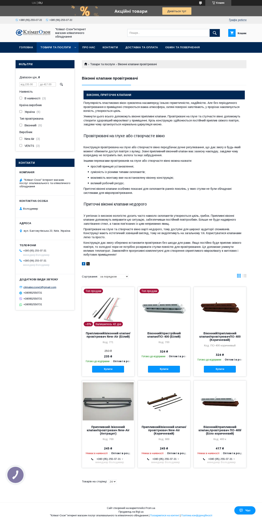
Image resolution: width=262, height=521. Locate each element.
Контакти (110, 47)
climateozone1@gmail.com (39, 287)
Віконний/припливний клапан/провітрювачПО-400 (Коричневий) (220, 336)
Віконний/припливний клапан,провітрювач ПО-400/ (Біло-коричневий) (220, 430)
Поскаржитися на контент (164, 515)
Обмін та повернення (182, 47)
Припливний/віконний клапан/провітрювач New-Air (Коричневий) (164, 430)
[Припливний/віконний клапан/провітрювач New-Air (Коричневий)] (164, 401)
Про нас (88, 47)
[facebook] (83, 264)
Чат (248, 510)
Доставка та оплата (141, 47)
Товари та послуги (55, 47)
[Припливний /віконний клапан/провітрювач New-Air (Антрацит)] (108, 401)
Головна (26, 47)
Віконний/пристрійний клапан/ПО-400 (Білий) (164, 335)
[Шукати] (215, 33)
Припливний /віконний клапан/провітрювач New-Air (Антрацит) (108, 430)
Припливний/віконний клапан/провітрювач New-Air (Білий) (108, 335)
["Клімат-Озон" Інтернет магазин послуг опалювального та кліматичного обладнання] (33, 34)
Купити (108, 369)
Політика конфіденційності (196, 515)
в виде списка (244, 277)
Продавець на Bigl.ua (131, 511)
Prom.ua (150, 508)
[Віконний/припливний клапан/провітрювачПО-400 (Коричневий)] (220, 307)
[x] (88, 264)
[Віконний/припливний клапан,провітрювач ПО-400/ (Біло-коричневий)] (220, 401)
